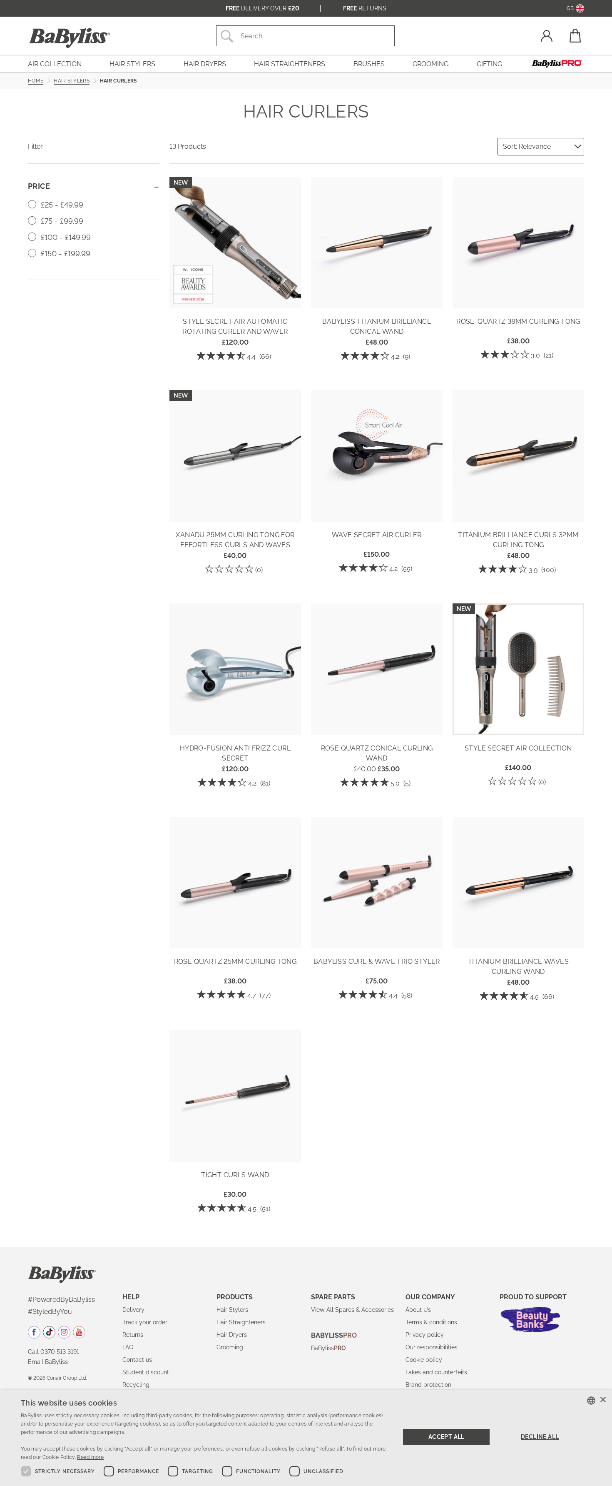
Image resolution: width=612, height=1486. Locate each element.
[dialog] (306, 1438)
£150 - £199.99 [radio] (64, 253)
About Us (418, 1309)
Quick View (235, 296)
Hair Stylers (232, 1309)
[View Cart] (575, 36)
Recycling (135, 1384)
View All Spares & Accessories (352, 1309)
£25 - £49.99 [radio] (61, 204)
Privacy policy (425, 1334)
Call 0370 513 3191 (53, 1351)
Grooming (229, 1347)
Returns (364, 8)
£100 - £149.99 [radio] (65, 237)
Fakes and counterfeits (436, 1372)
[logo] (62, 1274)
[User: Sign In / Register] (546, 37)
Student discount (145, 1372)
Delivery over (262, 8)
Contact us (137, 1359)
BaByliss (328, 1348)
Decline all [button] (540, 1436)
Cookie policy (424, 1359)
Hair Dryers (231, 1334)
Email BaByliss (48, 1361)
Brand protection (428, 1384)
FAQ (127, 1347)
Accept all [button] (446, 1436)
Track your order (144, 1322)
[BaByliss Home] (69, 38)
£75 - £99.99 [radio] (61, 221)
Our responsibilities (432, 1347)
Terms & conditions (431, 1322)
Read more (90, 1457)
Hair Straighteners (241, 1322)
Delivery (133, 1309)
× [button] (603, 1400)
